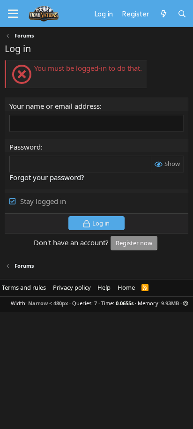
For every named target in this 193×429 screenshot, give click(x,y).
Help (104, 287)
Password (25, 146)
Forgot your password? (46, 177)
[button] (185, 303)
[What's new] (163, 13)
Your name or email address (54, 106)
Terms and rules (24, 287)
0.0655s (125, 303)
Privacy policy (72, 287)
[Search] (182, 13)
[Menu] (13, 14)
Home (126, 287)
